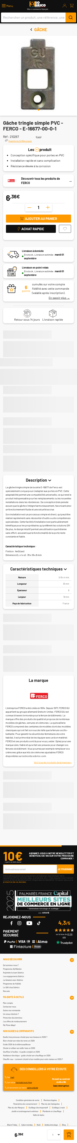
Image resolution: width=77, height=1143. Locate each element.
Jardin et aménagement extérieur (24, 1111)
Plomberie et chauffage (52, 1111)
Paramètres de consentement (25, 1104)
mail (12, 1077)
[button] (7, 6)
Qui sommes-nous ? (10, 965)
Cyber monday (27, 1125)
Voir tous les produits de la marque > (52, 762)
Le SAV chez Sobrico (11, 987)
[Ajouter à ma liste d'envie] (65, 229)
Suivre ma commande (11, 1010)
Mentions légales (50, 1100)
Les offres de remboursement (15, 1021)
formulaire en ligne (24, 1082)
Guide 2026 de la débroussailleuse (17, 1044)
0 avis (38, 137)
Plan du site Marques (16, 1107)
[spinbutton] (38, 207)
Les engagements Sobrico (13, 976)
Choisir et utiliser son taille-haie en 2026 (19, 1048)
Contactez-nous (9, 1007)
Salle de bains (38, 1115)
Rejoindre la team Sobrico (13, 973)
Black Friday (12, 1125)
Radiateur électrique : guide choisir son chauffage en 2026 (27, 1055)
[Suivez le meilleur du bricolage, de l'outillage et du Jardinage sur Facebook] (11, 923)
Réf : (6, 136)
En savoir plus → (59, 297)
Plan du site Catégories (50, 1104)
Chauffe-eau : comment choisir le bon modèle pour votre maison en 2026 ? (33, 1059)
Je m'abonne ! (66, 869)
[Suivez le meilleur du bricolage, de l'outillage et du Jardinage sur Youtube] (29, 923)
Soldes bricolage (51, 1125)
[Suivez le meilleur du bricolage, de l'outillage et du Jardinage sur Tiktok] (39, 923)
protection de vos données (14, 882)
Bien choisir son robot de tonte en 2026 (19, 1041)
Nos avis (6, 991)
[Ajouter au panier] (69, 1134)
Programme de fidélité (12, 984)
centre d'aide (32, 1087)
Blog (64, 1125)
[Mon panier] (72, 6)
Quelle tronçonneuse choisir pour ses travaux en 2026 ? (25, 1037)
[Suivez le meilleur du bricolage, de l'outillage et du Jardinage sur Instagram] (19, 923)
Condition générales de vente (27, 1100)
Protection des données (12, 1018)
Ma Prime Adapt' (9, 1025)
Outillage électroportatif (38, 1107)
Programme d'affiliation (12, 969)
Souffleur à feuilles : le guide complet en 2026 (21, 1052)
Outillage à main (58, 1107)
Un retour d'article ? (11, 1014)
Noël (38, 1125)
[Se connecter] (65, 6)
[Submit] (71, 17)
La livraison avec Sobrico (13, 980)
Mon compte (8, 1003)
